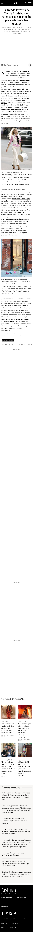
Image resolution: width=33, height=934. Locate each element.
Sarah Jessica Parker (22, 91)
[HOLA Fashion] (11, 2)
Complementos (8, 344)
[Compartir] (30, 65)
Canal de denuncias (8, 927)
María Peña (5, 64)
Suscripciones (6, 897)
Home (8, 6)
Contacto (4, 906)
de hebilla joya (20, 199)
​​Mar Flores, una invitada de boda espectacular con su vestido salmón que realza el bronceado (15, 863)
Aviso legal (5, 919)
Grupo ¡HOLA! (21, 897)
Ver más (4, 702)
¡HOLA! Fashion (16, 6)
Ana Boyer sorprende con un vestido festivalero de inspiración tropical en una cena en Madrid (7, 727)
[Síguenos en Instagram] (11, 913)
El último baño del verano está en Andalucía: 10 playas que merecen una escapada (15, 820)
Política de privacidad (9, 923)
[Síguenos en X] (6, 913)
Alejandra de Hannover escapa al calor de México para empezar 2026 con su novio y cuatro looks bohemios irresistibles (24, 729)
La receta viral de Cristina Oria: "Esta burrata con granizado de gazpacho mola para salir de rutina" (16, 831)
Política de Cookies (18, 919)
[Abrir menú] (2, 3)
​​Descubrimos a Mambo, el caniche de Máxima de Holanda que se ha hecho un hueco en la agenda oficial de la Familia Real (16, 796)
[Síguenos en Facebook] (2, 913)
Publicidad (5, 902)
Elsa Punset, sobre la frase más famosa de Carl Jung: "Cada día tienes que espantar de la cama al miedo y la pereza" (16, 874)
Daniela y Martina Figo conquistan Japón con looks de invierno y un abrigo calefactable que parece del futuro (8, 766)
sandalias (4, 201)
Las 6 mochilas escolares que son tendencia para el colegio (13, 854)
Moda (23, 6)
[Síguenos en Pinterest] (15, 913)
